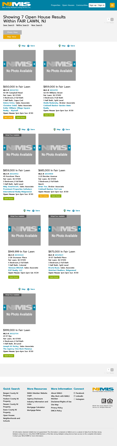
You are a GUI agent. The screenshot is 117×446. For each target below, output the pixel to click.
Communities (82, 5)
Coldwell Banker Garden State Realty (57, 106)
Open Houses (68, 5)
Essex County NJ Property (10, 411)
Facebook (80, 393)
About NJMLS (56, 393)
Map (23, 45)
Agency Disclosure (35, 398)
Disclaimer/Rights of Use (61, 401)
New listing (8, 117)
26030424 (19, 255)
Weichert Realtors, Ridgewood (62, 270)
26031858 (49, 174)
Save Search (8, 25)
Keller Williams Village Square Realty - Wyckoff (16, 109)
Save (32, 45)
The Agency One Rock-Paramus (17, 349)
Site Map (54, 404)
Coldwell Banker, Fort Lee (50, 189)
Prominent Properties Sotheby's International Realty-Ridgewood (17, 190)
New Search (36, 25)
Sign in (101, 5)
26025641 (59, 255)
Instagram (80, 399)
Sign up (93, 5)
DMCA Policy (56, 410)
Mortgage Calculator (36, 407)
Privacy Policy (57, 407)
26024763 (13, 90)
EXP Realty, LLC (15, 270)
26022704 (13, 333)
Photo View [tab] (12, 32)
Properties (55, 5)
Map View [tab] (11, 36)
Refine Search (22, 25)
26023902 (13, 174)
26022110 (54, 90)
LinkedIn (79, 396)
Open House (21, 117)
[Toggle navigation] (112, 5)
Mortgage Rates (34, 410)
